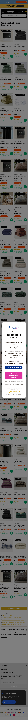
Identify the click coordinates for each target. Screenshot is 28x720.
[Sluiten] (23, 325)
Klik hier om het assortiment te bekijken (13, 375)
